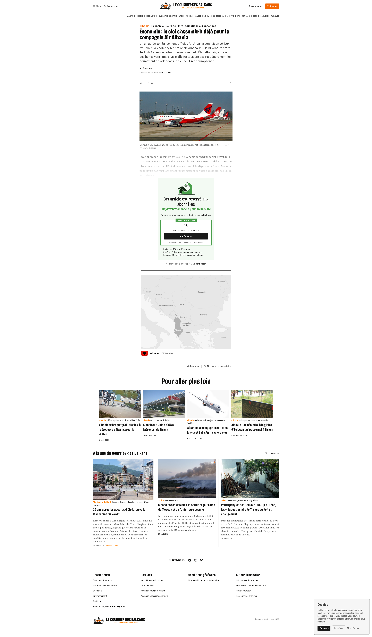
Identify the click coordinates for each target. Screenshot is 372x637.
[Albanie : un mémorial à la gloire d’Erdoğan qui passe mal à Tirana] (252, 404)
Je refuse (338, 628)
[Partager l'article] (231, 82)
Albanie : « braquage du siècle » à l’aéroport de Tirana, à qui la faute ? (120, 429)
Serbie (256, 16)
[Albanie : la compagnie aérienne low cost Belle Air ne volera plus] (208, 404)
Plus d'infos (353, 628)
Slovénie (265, 16)
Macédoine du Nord (205, 16)
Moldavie (221, 16)
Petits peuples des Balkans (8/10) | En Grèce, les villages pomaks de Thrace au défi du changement (248, 509)
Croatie (173, 16)
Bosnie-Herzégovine (147, 16)
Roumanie (247, 16)
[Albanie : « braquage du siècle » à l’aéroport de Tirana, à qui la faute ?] (120, 404)
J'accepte (324, 628)
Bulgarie (163, 16)
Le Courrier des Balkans (192, 5)
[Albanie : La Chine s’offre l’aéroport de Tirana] (164, 404)
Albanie (131, 16)
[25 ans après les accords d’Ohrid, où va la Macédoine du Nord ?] (123, 479)
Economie (157, 25)
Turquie (275, 16)
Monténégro (233, 16)
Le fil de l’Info (174, 25)
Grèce (181, 16)
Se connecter (199, 264)
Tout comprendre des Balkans (193, 7)
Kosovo (190, 16)
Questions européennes (200, 25)
